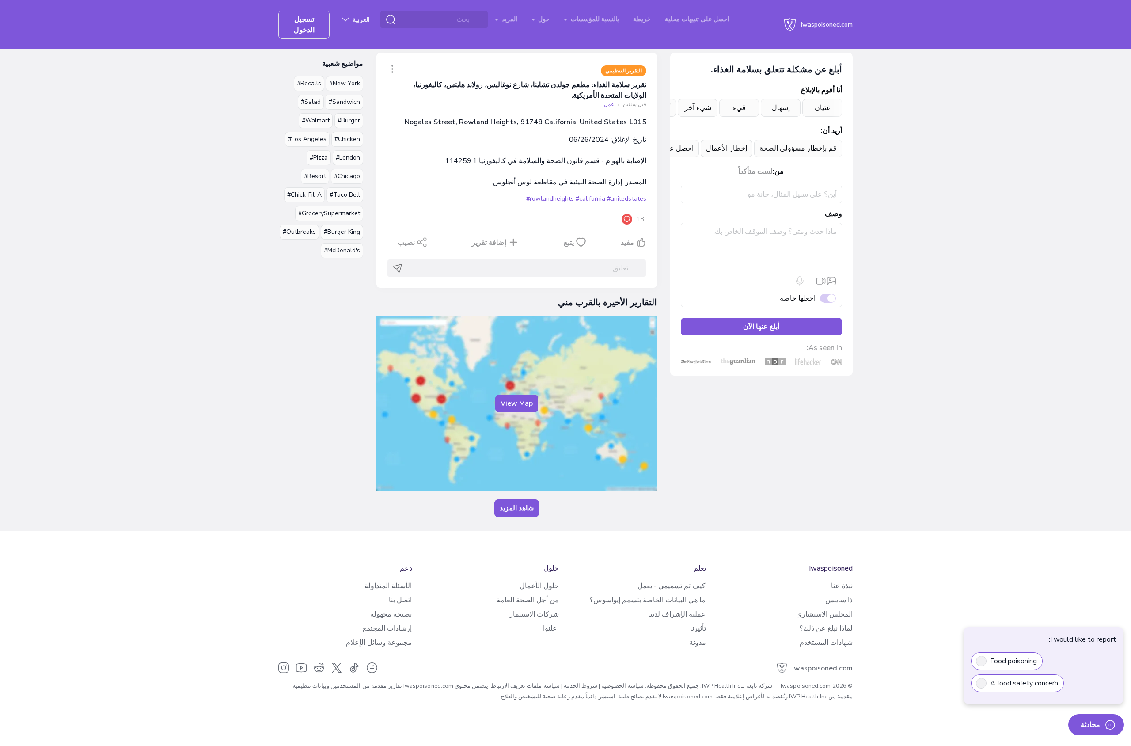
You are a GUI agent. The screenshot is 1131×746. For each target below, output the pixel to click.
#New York (344, 83)
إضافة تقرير (489, 242)
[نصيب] (392, 69)
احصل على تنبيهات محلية (697, 19)
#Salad (311, 102)
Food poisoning (1013, 661)
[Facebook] (372, 667)
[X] (336, 667)
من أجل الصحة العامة (528, 600)
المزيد (508, 19)
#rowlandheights (550, 198)
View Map (517, 403)
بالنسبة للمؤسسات (594, 19)
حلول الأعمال (539, 586)
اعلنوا (551, 628)
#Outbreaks (299, 232)
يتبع (569, 242)
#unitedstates (626, 198)
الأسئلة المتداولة (388, 586)
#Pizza (319, 157)
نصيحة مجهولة (391, 614)
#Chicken (347, 139)
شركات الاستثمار (534, 614)
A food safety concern (1024, 683)
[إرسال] (397, 268)
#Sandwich (344, 102)
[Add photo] (831, 281)
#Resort (315, 176)
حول (543, 19)
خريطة (642, 19)
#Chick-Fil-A (304, 194)
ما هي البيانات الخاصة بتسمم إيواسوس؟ (647, 600)
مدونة (697, 642)
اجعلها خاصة (798, 298)
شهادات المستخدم (826, 642)
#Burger (349, 120)
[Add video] (821, 281)
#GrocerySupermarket (329, 213)
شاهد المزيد (517, 508)
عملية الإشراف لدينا (677, 614)
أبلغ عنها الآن (761, 326)
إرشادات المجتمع (387, 628)
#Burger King (342, 232)
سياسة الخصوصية (622, 686)
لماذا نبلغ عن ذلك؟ (826, 628)
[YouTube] (301, 667)
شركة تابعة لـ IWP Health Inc (737, 686)
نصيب (406, 242)
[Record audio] (799, 281)
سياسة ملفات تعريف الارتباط (525, 686)
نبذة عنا (842, 586)
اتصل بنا (400, 600)
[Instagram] (283, 667)
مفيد (627, 242)
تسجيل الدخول (304, 25)
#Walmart (316, 120)
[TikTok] (354, 667)
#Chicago (347, 176)
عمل (609, 104)
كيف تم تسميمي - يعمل (672, 586)
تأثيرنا (698, 628)
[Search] (390, 19)
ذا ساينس (839, 600)
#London (348, 157)
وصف (833, 214)
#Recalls (309, 83)
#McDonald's (342, 250)
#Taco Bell (345, 194)
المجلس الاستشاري (824, 614)
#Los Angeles (307, 139)
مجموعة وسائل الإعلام (379, 642)
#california (590, 198)
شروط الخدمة (580, 686)
